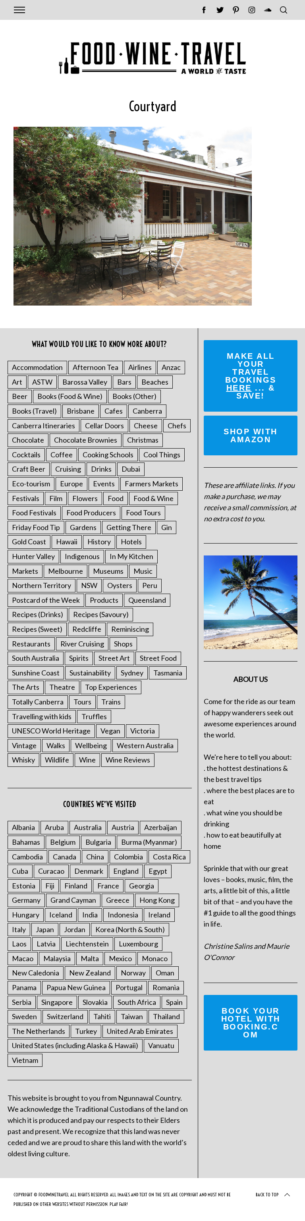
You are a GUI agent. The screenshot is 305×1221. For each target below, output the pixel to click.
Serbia (21, 1002)
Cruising (68, 468)
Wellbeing (91, 745)
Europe (71, 483)
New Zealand (90, 972)
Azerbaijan (160, 827)
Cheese (146, 425)
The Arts (25, 687)
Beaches (154, 381)
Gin (166, 527)
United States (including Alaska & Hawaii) (75, 1045)
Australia (88, 827)
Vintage (24, 745)
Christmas (142, 439)
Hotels (131, 541)
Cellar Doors (104, 425)
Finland (75, 885)
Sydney (132, 672)
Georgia (141, 885)
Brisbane (81, 410)
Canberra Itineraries (43, 425)
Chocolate (28, 439)
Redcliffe (86, 629)
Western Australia (145, 745)
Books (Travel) (34, 410)
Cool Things (161, 454)
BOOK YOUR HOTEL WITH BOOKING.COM (250, 1022)
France (108, 885)
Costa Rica (169, 856)
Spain (174, 1002)
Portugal (129, 987)
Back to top (267, 1195)
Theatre (62, 687)
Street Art (114, 658)
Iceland (60, 914)
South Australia (35, 658)
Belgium (62, 842)
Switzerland (65, 1016)
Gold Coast (29, 541)
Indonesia (123, 914)
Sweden (24, 1016)
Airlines (140, 367)
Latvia (46, 943)
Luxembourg (138, 943)
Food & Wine (153, 498)
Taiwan (132, 1016)
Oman (165, 972)
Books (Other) (134, 396)
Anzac (171, 367)
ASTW (42, 381)
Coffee (61, 454)
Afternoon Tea (95, 367)
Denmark (88, 871)
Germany (26, 900)
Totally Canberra (38, 701)
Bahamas (26, 842)
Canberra (147, 410)
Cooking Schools (108, 454)
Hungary (25, 914)
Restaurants (31, 643)
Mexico (120, 958)
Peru (149, 585)
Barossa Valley (84, 381)
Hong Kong (157, 900)
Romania (166, 987)
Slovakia (95, 1002)
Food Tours (143, 512)
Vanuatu (161, 1045)
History (99, 541)
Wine (87, 759)
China (95, 856)
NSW (89, 585)
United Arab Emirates (140, 1031)
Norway (133, 972)
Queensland (147, 600)
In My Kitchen (131, 556)
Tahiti (102, 1016)
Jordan (74, 929)
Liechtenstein (87, 943)
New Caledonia (35, 972)
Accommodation (37, 367)
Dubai (131, 468)
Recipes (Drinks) (37, 614)
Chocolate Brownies (85, 439)
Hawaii (66, 541)
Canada (64, 856)
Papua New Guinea (76, 987)
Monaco (155, 958)
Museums (108, 571)
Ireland (159, 914)
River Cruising (82, 643)
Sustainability (90, 672)
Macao (22, 958)
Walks (55, 745)
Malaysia (57, 958)
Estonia (23, 885)
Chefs (177, 425)
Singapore (57, 1002)
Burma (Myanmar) (149, 842)
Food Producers (91, 512)
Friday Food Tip (36, 527)
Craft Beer (28, 468)
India (90, 914)
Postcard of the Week (46, 600)
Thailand (166, 1016)
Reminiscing (130, 629)
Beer (19, 396)
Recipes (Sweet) (37, 629)
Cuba (20, 871)
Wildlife (57, 759)
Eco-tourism (31, 483)
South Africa (137, 1002)
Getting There (128, 527)
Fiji (49, 885)
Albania (23, 827)
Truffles (94, 716)
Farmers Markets (151, 483)
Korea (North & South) (130, 929)
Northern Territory (41, 585)
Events (104, 483)
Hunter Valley (33, 556)
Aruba (54, 827)
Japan (45, 929)
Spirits (79, 658)
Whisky (23, 759)
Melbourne (65, 571)
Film (55, 498)
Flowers (85, 498)
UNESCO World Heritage (51, 730)
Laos (19, 943)
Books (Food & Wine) (69, 396)
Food (116, 498)
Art (17, 381)
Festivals (25, 498)
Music (142, 571)
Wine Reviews (128, 759)
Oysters (119, 585)
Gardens (83, 527)
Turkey (86, 1031)
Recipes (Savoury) (101, 614)
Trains (111, 701)
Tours (82, 701)
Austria (123, 827)
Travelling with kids (41, 716)
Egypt (158, 871)
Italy (19, 929)
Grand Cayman (73, 900)
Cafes (113, 410)
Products (104, 600)
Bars (124, 381)
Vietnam (25, 1060)
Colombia (128, 856)
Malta (90, 958)
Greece (117, 900)
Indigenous (82, 556)
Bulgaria (98, 842)
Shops (123, 643)
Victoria (142, 730)
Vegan (110, 730)
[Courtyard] (133, 302)
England (126, 871)
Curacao (51, 871)
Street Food (158, 658)
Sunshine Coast (36, 672)
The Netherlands (38, 1031)
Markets (25, 571)
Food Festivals (34, 512)
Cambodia (27, 856)
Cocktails (26, 454)
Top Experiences (111, 687)
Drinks (101, 468)
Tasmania (167, 672)
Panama (24, 987)
